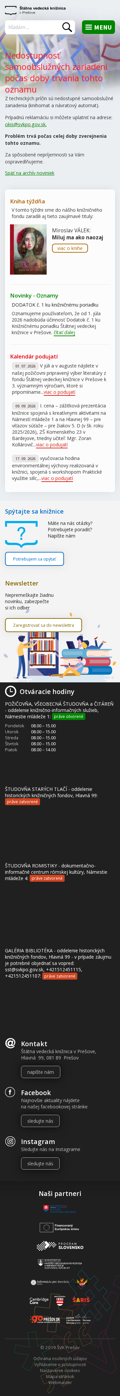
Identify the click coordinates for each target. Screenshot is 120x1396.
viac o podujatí (59, 392)
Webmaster (60, 1382)
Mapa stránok (60, 1376)
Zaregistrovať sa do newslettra (43, 625)
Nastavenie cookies (60, 1370)
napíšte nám (40, 1072)
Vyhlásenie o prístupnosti (60, 1364)
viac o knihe (70, 248)
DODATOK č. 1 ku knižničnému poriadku (55, 305)
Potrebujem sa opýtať (34, 559)
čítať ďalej (64, 332)
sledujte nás (40, 1121)
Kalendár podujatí (34, 356)
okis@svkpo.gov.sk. (26, 124)
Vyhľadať (67, 27)
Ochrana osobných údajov (60, 1358)
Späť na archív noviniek (29, 173)
